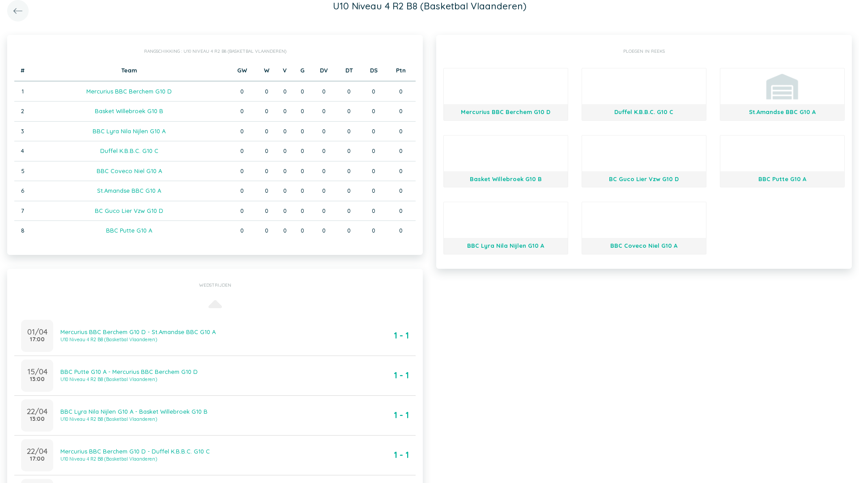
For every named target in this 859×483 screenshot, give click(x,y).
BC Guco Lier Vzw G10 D (129, 210)
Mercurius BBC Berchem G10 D (129, 91)
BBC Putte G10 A (129, 230)
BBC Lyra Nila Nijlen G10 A (129, 131)
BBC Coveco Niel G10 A (129, 170)
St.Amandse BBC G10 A (129, 190)
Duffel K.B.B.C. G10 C (129, 150)
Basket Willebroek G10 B (129, 110)
